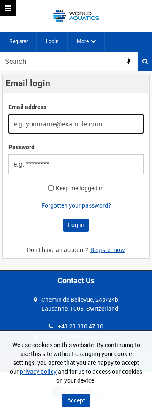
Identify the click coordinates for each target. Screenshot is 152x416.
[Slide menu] (8, 8)
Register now (107, 250)
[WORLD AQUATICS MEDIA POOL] (76, 16)
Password (21, 147)
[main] (76, 171)
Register (18, 41)
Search (145, 61)
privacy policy (38, 371)
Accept (76, 400)
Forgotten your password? (76, 205)
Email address (27, 107)
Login (52, 41)
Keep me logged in (80, 188)
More (83, 41)
